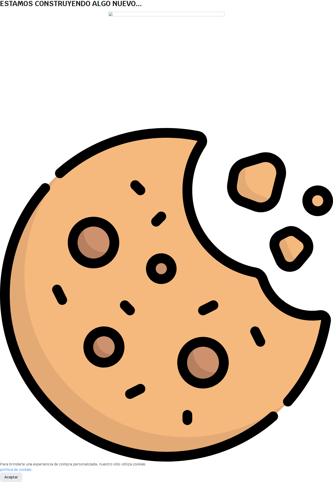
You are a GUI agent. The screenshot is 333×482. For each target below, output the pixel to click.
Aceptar (11, 477)
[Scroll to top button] (322, 471)
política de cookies (15, 469)
